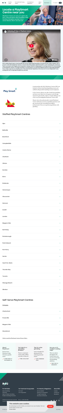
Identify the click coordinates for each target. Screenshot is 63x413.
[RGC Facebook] (56, 401)
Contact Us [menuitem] (56, 392)
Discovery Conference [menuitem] (42, 395)
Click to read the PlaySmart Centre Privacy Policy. (14, 338)
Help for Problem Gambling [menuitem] (8, 394)
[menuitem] (11, 2)
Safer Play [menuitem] (4, 392)
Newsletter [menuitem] (56, 394)
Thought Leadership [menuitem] (41, 394)
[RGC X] (59, 400)
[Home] (4, 2)
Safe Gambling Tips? (40, 359)
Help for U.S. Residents (55, 364)
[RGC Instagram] (54, 401)
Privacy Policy (12, 409)
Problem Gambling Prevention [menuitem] (9, 395)
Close (50, 406)
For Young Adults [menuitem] (22, 392)
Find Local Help (24, 358)
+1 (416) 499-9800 (24, 399)
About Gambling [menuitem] (6, 391)
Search (56, 2)
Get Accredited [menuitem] (40, 391)
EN (60, 2)
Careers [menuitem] (56, 391)
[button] (31, 123)
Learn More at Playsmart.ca (8, 359)
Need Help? (46, 2)
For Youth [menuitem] (21, 391)
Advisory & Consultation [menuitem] (42, 392)
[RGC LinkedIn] (51, 400)
